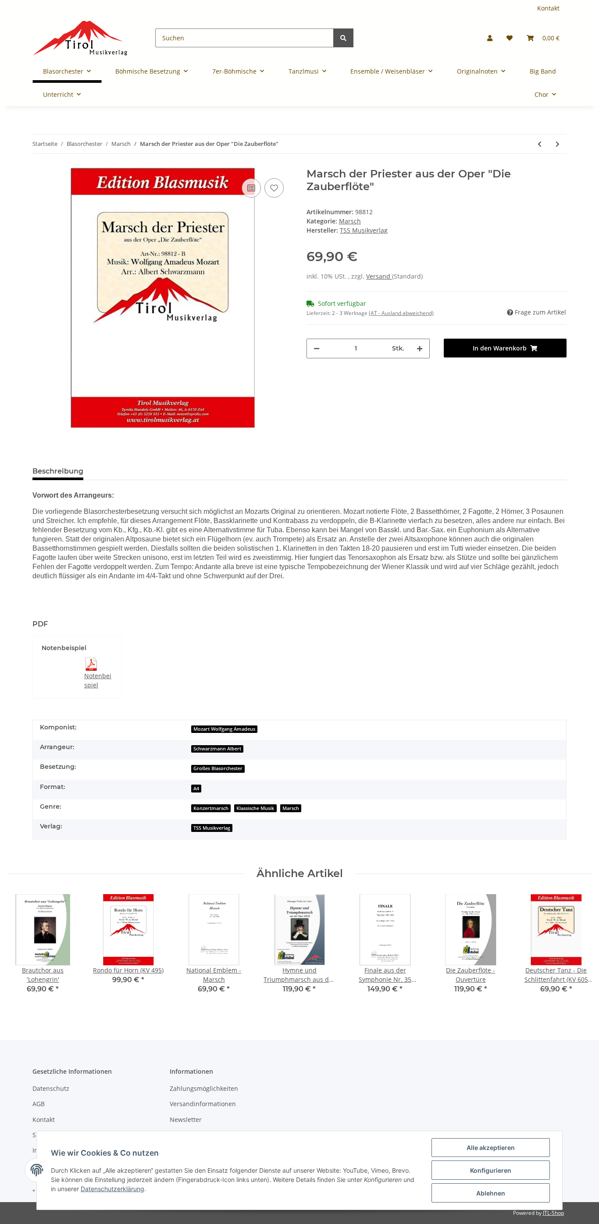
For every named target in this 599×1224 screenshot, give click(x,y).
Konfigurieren (490, 1170)
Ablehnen (490, 1193)
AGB (38, 1104)
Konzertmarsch (210, 808)
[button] (489, 38)
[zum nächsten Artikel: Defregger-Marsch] (558, 143)
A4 (196, 788)
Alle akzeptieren (491, 1147)
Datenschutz (50, 1088)
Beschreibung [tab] (57, 471)
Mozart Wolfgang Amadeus (224, 729)
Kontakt (548, 8)
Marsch (350, 221)
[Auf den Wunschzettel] (274, 188)
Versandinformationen (203, 1104)
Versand (379, 276)
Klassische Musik (255, 808)
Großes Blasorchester (217, 768)
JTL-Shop (553, 1213)
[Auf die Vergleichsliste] (251, 188)
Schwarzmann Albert (217, 749)
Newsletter (186, 1119)
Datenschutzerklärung (112, 1188)
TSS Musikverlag (211, 828)
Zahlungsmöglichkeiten (204, 1088)
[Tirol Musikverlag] (79, 38)
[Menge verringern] (316, 348)
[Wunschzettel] (509, 38)
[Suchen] (343, 37)
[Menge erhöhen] (419, 348)
